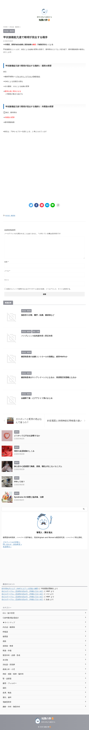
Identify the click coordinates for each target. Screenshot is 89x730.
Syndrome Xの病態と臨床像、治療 (29, 497)
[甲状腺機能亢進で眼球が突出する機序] (47, 205)
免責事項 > (7, 547)
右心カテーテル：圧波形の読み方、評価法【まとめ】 (22, 591)
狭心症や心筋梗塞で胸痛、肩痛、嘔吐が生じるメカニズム (38, 466)
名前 (6, 262)
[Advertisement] (44, 152)
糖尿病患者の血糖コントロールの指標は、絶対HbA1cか (44, 356)
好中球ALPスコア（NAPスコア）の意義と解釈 (20, 588)
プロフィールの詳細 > (11, 542)
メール (7, 271)
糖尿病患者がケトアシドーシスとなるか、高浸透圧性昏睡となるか (49, 377)
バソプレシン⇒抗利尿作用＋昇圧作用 (36, 336)
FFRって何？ (19, 482)
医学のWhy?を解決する (48, 722)
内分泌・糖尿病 (10, 215)
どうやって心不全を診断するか (27, 436)
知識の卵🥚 (44, 20)
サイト (6, 280)
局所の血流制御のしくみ (24, 451)
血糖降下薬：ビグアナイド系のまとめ (37, 398)
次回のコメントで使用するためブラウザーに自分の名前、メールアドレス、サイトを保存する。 (39, 289)
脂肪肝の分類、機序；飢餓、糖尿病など (37, 315)
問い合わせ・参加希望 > (12, 544)
